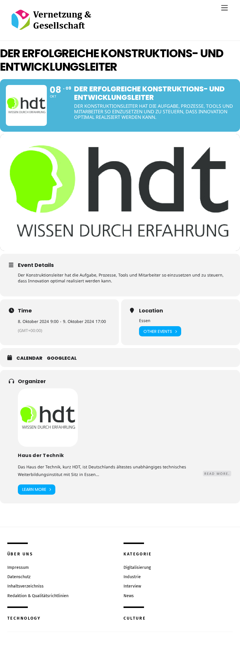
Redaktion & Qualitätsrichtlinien (37, 595)
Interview (132, 586)
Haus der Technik (41, 455)
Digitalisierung (137, 567)
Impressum (18, 567)
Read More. (217, 473)
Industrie (132, 576)
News (129, 595)
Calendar (29, 358)
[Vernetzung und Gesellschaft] (51, 23)
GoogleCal (62, 358)
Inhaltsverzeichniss (25, 586)
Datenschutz (18, 576)
